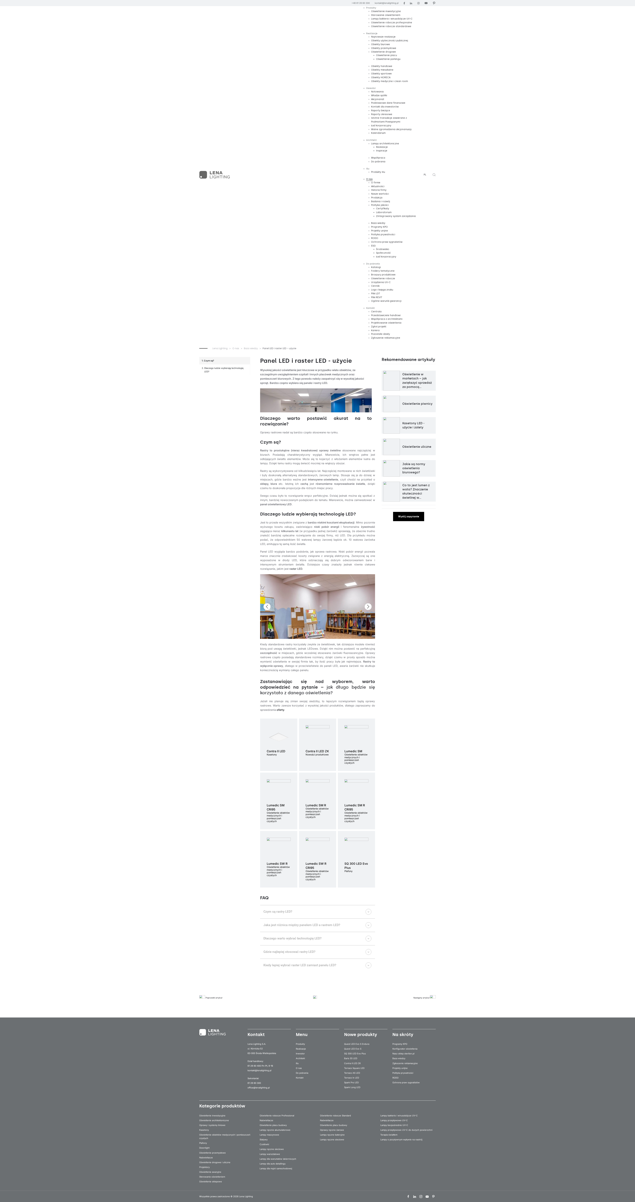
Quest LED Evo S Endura (356, 1044)
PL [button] (425, 174)
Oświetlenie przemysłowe (212, 1152)
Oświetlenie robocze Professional (277, 1115)
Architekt (300, 1058)
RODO (395, 1077)
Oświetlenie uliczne (416, 447)
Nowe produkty (360, 1034)
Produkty (300, 1044)
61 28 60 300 (254, 1083)
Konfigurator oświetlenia (404, 1048)
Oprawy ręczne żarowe (332, 1130)
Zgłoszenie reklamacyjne (405, 1063)
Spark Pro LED (351, 1082)
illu (297, 1063)
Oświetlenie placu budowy (273, 1125)
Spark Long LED (352, 1087)
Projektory (204, 1167)
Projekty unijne (400, 1068)
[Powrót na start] (215, 174)
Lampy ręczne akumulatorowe (275, 1130)
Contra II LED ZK (352, 1063)
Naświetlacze (206, 1157)
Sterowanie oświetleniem (212, 1176)
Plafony (203, 1143)
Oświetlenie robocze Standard (335, 1115)
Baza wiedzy (398, 1058)
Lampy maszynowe (269, 1134)
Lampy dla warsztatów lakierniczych (278, 1159)
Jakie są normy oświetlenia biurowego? (413, 468)
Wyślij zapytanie (408, 516)
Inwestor (300, 1053)
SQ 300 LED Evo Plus (355, 1053)
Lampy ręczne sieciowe (272, 1149)
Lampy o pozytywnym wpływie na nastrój (401, 1139)
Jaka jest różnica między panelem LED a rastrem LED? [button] (301, 925)
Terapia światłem (388, 1134)
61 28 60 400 (254, 1065)
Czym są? (209, 360)
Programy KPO (399, 1044)
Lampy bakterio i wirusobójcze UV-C (399, 1115)
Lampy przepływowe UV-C (394, 1120)
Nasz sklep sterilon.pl (403, 1053)
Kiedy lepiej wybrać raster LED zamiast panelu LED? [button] (299, 965)
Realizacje (301, 1048)
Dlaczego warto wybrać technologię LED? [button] (292, 938)
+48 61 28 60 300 (361, 3)
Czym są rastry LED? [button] (277, 911)
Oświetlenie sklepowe (210, 1181)
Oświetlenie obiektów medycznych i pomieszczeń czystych (224, 1136)
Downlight (204, 1147)
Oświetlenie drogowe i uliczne (214, 1162)
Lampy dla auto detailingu (273, 1163)
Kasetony (204, 1130)
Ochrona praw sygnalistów (406, 1082)
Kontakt (299, 1077)
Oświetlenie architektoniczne (214, 1120)
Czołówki (264, 1144)
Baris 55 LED (350, 1058)
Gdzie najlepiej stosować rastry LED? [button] (289, 952)
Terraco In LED (351, 1077)
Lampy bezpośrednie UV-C (394, 1125)
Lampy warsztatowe (270, 1154)
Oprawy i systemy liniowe (212, 1125)
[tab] (309, 635)
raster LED (295, 568)
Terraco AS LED (352, 1073)
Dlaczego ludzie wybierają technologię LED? (224, 370)
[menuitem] (371, 8)
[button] (434, 174)
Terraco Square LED (354, 1068)
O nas (299, 1068)
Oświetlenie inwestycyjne (212, 1115)
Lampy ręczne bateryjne (332, 1134)
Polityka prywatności (402, 1073)
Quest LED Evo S (352, 1048)
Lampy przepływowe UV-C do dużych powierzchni (406, 1130)
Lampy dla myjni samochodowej (276, 1168)
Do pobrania (302, 1073)
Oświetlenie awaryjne (210, 1172)
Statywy (264, 1139)
